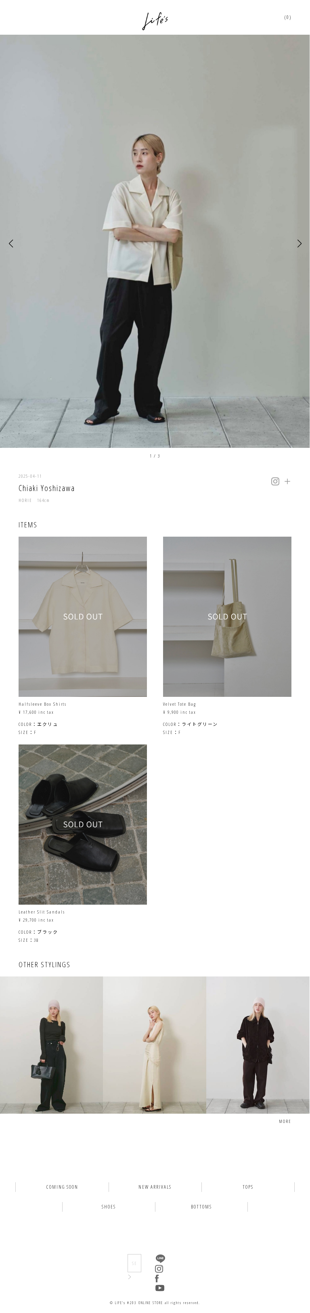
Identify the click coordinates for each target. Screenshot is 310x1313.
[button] (10, 243)
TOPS (248, 1186)
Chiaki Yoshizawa (47, 488)
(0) (288, 17)
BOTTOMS (201, 1206)
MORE (285, 1121)
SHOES (109, 1206)
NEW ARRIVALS (155, 1186)
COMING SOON (62, 1186)
